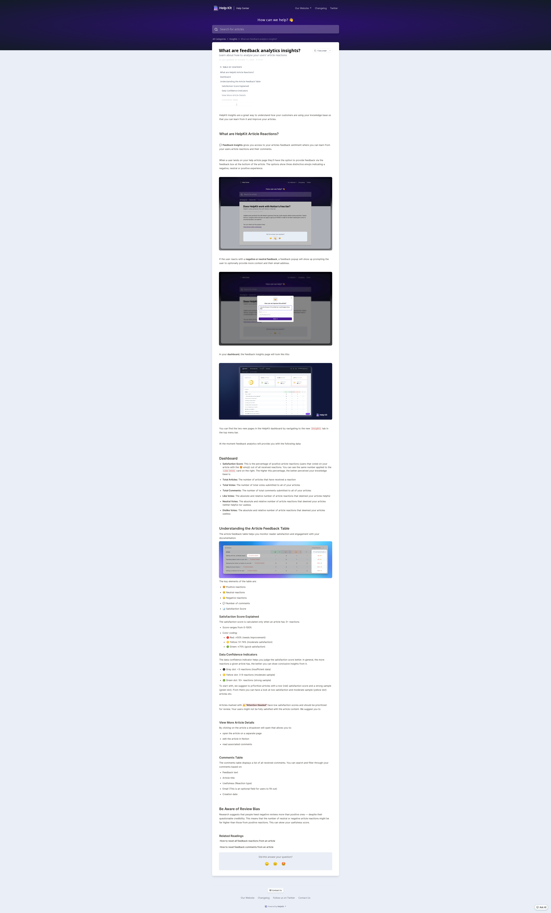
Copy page (322, 50)
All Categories (219, 39)
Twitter (334, 8)
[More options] (330, 51)
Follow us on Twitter (284, 897)
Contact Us (277, 890)
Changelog (321, 8)
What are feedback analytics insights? (259, 39)
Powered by (277, 906)
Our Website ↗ (303, 8)
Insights (233, 39)
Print (260, 59)
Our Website (247, 897)
